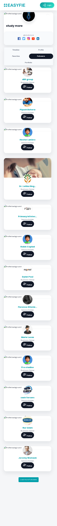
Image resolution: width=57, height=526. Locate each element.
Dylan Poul (27, 276)
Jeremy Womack (28, 457)
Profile (41, 50)
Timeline (15, 50)
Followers (41, 56)
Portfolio (28, 62)
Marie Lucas (27, 337)
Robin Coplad (27, 246)
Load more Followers (28, 479)
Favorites (16, 56)
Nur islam (28, 427)
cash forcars (27, 397)
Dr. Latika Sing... (27, 186)
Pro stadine (27, 367)
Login (47, 5)
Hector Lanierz (27, 139)
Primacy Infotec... (27, 216)
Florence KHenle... (27, 307)
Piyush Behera (27, 109)
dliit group (27, 79)
